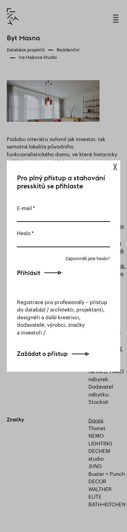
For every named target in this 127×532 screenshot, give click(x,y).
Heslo (23, 232)
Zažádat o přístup (42, 353)
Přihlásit (28, 273)
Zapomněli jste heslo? (87, 258)
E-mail (24, 207)
